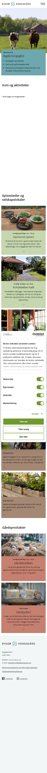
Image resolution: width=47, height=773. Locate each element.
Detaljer (35, 414)
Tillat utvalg (23, 429)
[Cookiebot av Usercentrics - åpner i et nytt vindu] (33, 334)
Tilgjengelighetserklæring (12, 671)
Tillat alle (23, 421)
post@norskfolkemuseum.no (19, 662)
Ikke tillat (23, 437)
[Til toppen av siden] (43, 752)
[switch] (40, 387)
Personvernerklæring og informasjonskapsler (19, 667)
